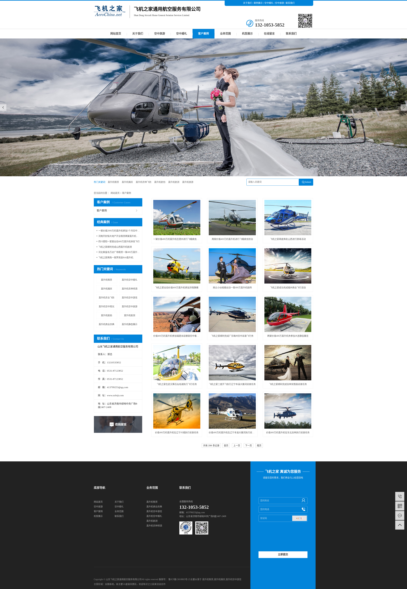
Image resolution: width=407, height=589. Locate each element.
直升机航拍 (106, 315)
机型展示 (247, 33)
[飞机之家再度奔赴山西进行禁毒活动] (287, 217)
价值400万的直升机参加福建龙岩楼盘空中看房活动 (176, 336)
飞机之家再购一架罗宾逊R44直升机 (115, 257)
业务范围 (225, 33)
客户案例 (203, 33)
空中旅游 (279, 3)
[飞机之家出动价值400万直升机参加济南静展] (176, 266)
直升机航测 (173, 182)
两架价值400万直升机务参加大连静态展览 (287, 336)
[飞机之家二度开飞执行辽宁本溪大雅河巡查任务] (232, 362)
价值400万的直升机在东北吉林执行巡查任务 (288, 432)
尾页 (259, 445)
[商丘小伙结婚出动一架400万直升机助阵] (232, 266)
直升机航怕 (159, 182)
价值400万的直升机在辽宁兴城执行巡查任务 (176, 432)
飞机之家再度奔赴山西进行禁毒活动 (288, 239)
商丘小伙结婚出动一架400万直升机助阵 (232, 287)
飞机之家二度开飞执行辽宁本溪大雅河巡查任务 (232, 384)
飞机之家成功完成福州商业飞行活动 (288, 287)
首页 (226, 445)
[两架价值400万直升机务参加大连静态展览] (287, 314)
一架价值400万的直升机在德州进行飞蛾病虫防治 (176, 239)
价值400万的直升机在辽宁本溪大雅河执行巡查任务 (232, 432)
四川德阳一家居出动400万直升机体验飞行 (119, 241)
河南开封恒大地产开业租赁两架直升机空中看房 (119, 236)
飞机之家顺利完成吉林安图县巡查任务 (288, 384)
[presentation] (3, 107)
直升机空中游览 (129, 297)
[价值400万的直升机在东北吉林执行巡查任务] (287, 411)
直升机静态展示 (129, 324)
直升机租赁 (113, 182)
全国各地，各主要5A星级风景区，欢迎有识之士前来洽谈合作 (135, 584)
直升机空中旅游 (129, 306)
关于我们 (247, 3)
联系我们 (290, 3)
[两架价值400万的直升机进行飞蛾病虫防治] (232, 217)
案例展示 (258, 3)
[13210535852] (399, 496)
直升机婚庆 (127, 182)
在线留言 (269, 33)
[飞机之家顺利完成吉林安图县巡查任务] (287, 362)
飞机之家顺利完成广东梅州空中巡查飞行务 (232, 336)
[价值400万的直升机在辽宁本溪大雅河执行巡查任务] (232, 411)
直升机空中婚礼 (129, 280)
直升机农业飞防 (106, 297)
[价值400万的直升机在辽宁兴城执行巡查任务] (176, 411)
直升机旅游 (187, 182)
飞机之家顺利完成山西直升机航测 (115, 247)
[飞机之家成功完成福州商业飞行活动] (287, 266)
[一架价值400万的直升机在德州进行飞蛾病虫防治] (176, 217)
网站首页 (115, 33)
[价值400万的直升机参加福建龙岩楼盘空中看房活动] (176, 314)
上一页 (236, 445)
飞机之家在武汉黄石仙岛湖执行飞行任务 (177, 384)
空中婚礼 (268, 3)
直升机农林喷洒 (129, 289)
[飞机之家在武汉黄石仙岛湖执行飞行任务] (176, 362)
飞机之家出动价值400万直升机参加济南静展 (176, 287)
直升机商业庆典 (106, 324)
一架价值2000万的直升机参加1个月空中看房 (119, 230)
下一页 (248, 445)
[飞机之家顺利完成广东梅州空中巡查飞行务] (232, 314)
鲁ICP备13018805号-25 (179, 579)
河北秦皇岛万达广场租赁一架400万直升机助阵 (119, 252)
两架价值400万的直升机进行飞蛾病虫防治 (232, 239)
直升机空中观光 (106, 306)
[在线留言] (399, 515)
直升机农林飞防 (143, 182)
